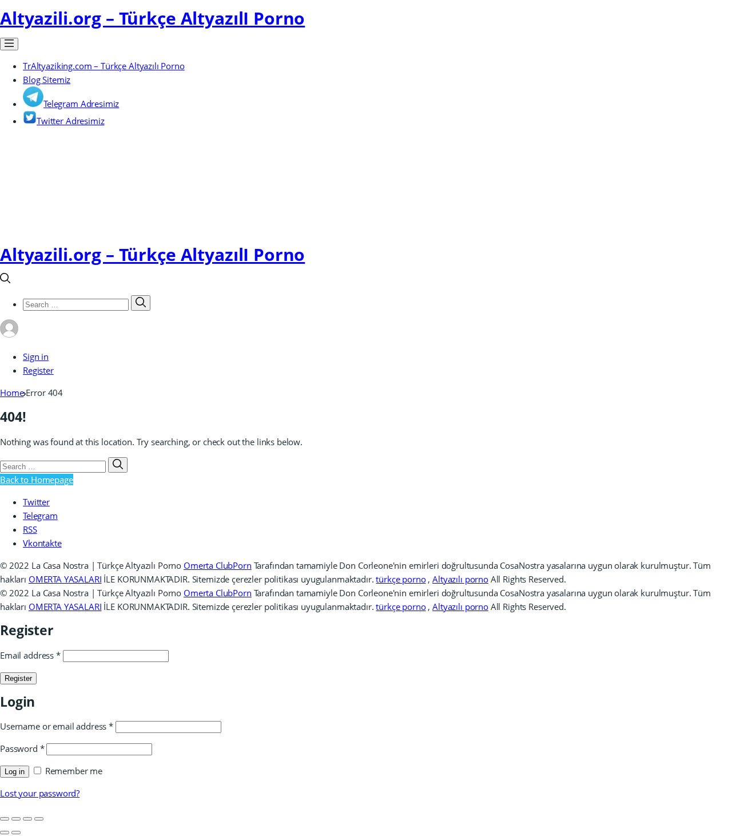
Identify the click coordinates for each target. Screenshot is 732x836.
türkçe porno (400, 579)
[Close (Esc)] (4, 819)
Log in (15, 771)
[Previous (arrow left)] (4, 832)
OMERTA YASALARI (65, 579)
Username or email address (56, 726)
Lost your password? (39, 793)
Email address (30, 655)
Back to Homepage (36, 479)
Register (38, 370)
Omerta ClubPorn (218, 565)
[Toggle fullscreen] (27, 819)
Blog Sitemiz (46, 79)
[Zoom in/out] (38, 819)
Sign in (36, 356)
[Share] (16, 819)
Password (22, 748)
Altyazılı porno (460, 579)
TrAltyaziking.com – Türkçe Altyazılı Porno (104, 66)
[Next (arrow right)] (16, 832)
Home (11, 392)
